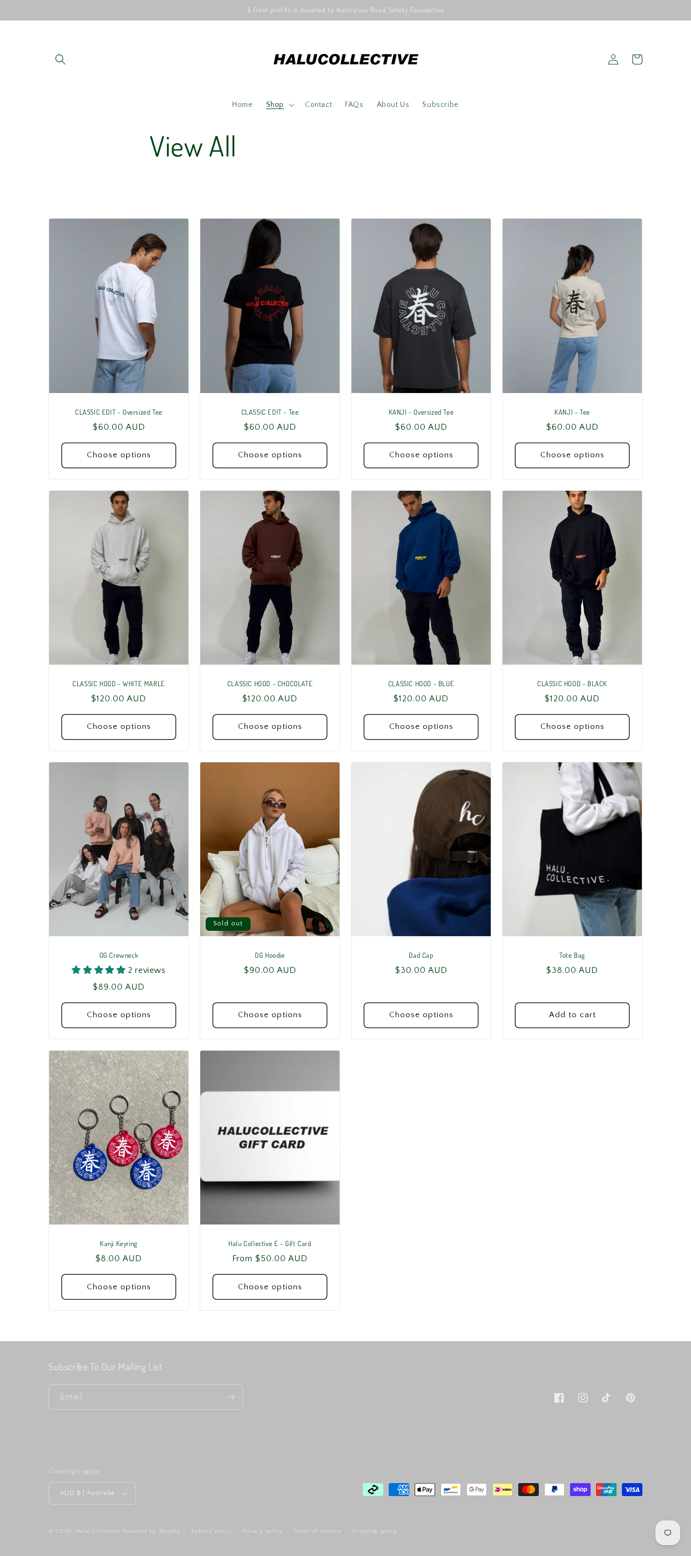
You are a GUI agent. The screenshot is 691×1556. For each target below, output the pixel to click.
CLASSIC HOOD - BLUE (421, 683)
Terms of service (317, 1531)
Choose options (119, 454)
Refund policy (211, 1531)
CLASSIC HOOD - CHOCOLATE (270, 683)
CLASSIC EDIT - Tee (270, 412)
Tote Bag (572, 955)
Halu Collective (98, 1531)
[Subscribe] (230, 1397)
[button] (60, 59)
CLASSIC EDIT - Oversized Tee (118, 412)
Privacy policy (262, 1531)
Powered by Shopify (152, 1531)
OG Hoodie (269, 955)
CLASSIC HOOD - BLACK (572, 683)
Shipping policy (374, 1531)
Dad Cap (421, 955)
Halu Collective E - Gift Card (269, 1243)
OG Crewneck (119, 955)
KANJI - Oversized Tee (421, 412)
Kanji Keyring (119, 1243)
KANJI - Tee (572, 412)
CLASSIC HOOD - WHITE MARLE (118, 683)
